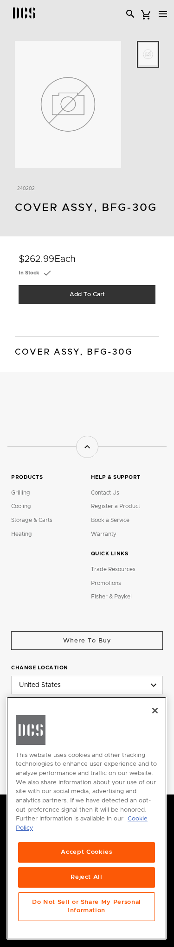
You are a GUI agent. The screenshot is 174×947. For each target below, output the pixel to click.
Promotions (106, 583)
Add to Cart (87, 295)
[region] (86, 818)
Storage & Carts (31, 520)
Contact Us (105, 493)
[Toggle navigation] (162, 13)
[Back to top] (87, 447)
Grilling (20, 493)
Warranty (103, 534)
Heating (21, 534)
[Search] (130, 13)
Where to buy (87, 641)
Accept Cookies (86, 852)
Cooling (21, 506)
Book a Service (110, 520)
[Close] (155, 710)
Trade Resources (113, 569)
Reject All (87, 877)
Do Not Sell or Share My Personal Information (86, 906)
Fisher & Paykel (111, 596)
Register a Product (115, 506)
